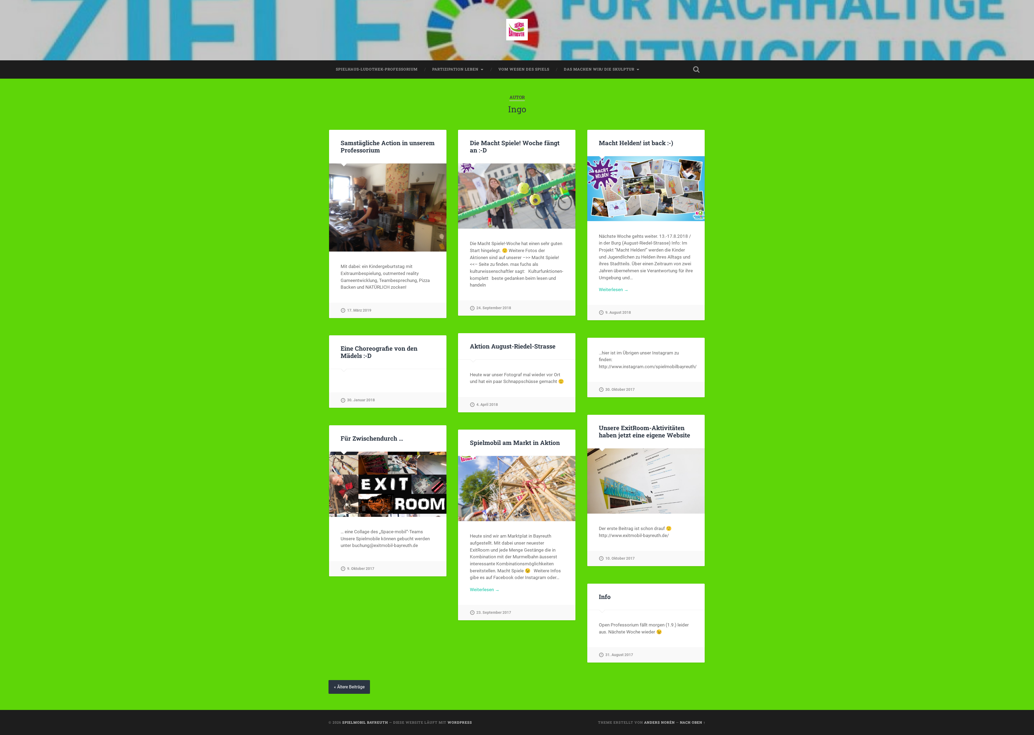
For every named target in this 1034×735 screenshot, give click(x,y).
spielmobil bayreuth (365, 722)
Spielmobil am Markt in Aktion (515, 442)
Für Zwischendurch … (372, 438)
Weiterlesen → (613, 289)
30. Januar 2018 (361, 400)
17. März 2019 (359, 310)
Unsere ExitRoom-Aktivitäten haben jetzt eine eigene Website (644, 431)
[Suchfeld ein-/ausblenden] (696, 69)
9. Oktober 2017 (360, 568)
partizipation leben (455, 69)
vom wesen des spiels (523, 69)
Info (605, 597)
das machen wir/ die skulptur (599, 69)
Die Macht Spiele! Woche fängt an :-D (515, 146)
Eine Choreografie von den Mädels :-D (379, 352)
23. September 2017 (493, 612)
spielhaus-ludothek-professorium (377, 69)
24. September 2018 (493, 308)
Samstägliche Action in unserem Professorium (388, 146)
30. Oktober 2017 (620, 389)
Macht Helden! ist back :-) (636, 143)
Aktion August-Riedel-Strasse (513, 346)
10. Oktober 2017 (620, 558)
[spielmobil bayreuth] (517, 30)
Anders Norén (659, 722)
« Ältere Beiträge (349, 686)
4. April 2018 (487, 404)
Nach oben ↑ (692, 722)
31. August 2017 (619, 655)
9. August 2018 (618, 312)
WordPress (460, 722)
